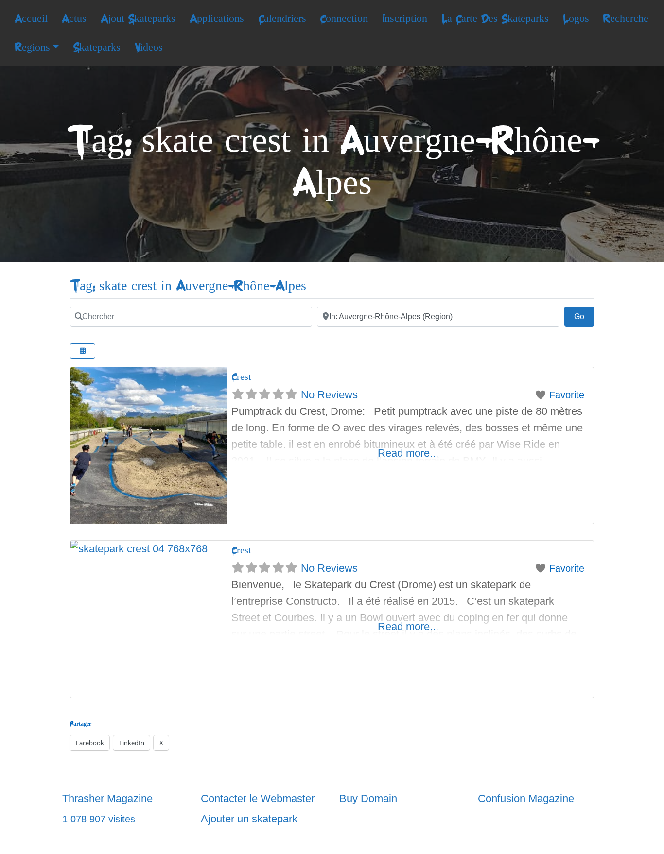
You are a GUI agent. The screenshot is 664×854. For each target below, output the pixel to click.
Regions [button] (32, 47)
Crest (241, 377)
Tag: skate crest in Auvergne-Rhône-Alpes (188, 286)
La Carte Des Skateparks (495, 18)
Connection (344, 18)
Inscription (404, 18)
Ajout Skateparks (138, 18)
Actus (74, 18)
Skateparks (97, 47)
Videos (149, 47)
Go (584, 316)
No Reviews (329, 395)
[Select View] (82, 351)
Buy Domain (368, 798)
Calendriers (282, 18)
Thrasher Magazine (107, 798)
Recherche (625, 18)
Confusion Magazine (526, 798)
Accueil (31, 18)
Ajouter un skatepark (249, 819)
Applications (217, 18)
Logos (576, 18)
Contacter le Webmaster (258, 798)
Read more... (408, 453)
